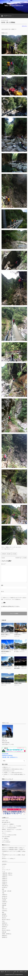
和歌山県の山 (5, 885)
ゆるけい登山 (5, 820)
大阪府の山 (4, 894)
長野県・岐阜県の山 (6, 933)
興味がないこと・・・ (8, 767)
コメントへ (24, 25)
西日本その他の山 (6, 930)
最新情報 (4, 914)
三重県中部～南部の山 (7, 873)
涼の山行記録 (5, 753)
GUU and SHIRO (6, 836)
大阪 (3, 892)
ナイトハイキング (6, 869)
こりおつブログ (5, 840)
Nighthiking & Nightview (7, 755)
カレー (3, 867)
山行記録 (14, 553)
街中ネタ (4, 928)
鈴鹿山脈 (4, 932)
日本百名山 (4, 910)
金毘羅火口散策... (18, 683)
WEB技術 (4, 864)
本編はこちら (5, 32)
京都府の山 (4, 876)
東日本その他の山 (6, 919)
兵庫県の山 (4, 878)
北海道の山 (4, 880)
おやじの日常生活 (6, 842)
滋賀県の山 (4, 923)
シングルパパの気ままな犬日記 (9, 834)
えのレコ (4, 833)
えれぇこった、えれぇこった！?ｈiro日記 (11, 826)
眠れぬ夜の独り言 (6, 822)
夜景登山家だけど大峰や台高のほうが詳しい (13, 769)
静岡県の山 (4, 937)
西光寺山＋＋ (5, 858)
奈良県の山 (4, 896)
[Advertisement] (14, 707)
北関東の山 (4, 883)
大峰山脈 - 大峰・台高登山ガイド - (10, 757)
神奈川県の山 (5, 924)
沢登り (3, 921)
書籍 (3, 912)
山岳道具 (4, 899)
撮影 (3, 907)
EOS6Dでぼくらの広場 (21, 557)
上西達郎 (21, 849)
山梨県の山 (4, 901)
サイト (2, 591)
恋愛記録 (4, 905)
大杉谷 (3, 557)
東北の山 (4, 917)
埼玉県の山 (4, 887)
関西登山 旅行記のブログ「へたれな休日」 (12, 829)
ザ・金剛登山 (5, 838)
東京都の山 (4, 916)
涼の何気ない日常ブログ (14, 3)
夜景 (3, 889)
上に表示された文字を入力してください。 (10, 606)
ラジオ (3, 871)
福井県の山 (4, 926)
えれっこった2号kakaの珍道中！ (9, 827)
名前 (2, 585)
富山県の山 (4, 898)
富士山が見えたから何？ (9, 770)
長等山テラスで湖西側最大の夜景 (9, 847)
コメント (3, 564)
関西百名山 (4, 935)
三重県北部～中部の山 (7, 875)
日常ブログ (4, 908)
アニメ (3, 866)
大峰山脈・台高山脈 (6, 553)
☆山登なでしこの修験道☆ (8, 824)
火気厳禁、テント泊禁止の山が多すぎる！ (13, 772)
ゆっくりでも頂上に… (7, 831)
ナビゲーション (8, 15)
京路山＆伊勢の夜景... (6, 683)
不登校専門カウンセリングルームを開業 (11, 851)
